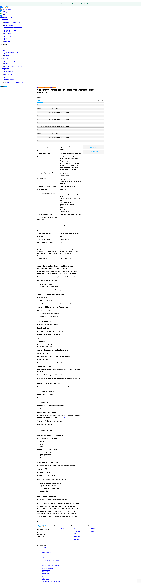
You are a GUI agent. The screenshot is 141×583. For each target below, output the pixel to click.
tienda (70, 230)
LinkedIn (92, 531)
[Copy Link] (2, 9)
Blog (74, 528)
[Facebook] (2, 7)
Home (3, 50)
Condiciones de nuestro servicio (11, 12)
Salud (75, 538)
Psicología (76, 534)
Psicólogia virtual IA (8, 31)
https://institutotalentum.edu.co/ (42, 194)
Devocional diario (8, 35)
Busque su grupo (7, 36)
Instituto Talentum (61, 417)
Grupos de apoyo (7, 41)
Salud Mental (76, 539)
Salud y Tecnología (77, 542)
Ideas (75, 533)
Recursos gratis (5, 28)
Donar (5, 38)
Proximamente (5, 20)
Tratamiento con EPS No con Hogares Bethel (13, 43)
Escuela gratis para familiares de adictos (12, 22)
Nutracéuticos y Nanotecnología (81, 4)
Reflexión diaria (7, 33)
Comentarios (5, 19)
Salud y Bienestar (77, 541)
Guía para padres (77, 531)
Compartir (2, 17)
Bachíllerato (6, 23)
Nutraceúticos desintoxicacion (10, 30)
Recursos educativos (8, 25)
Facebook (93, 528)
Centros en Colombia (6, 9)
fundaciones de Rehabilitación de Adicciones (46, 87)
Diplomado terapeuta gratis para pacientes (13, 27)
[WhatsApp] (2, 13)
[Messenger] (2, 11)
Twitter (92, 530)
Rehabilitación (7, 15)
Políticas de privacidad (9, 14)
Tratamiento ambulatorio (7, 17)
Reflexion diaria (77, 536)
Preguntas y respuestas (9, 39)
